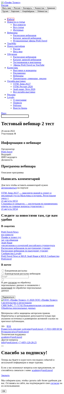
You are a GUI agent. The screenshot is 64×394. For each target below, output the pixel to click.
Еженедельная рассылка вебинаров (22, 273)
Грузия (5, 11)
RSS (9, 326)
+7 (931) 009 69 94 (53, 329)
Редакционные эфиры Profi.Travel (30, 40)
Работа (10, 19)
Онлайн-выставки (16, 81)
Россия (4, 5)
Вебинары (12, 32)
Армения (51, 8)
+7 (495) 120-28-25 (27, 342)
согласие (12, 282)
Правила (17, 102)
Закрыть (5, 375)
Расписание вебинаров (24, 35)
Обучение (12, 54)
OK (3, 391)
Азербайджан (28, 11)
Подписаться (8, 297)
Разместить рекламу (11, 329)
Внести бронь (20, 108)
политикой (6, 288)
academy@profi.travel (11, 337)
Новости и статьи (16, 22)
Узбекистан (42, 11)
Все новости (19, 24)
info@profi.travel (9, 342)
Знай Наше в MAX (37, 256)
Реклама (11, 94)
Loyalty (10, 97)
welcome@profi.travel (33, 329)
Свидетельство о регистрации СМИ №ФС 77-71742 (16, 304)
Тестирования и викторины (27, 62)
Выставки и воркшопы (24, 70)
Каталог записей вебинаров (27, 38)
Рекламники (19, 73)
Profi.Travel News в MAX (14, 256)
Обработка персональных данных (18, 308)
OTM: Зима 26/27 (22, 84)
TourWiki (11, 43)
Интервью (18, 30)
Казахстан (39, 8)
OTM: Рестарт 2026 (23, 86)
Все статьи (18, 27)
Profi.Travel (6, 151)
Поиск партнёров (16, 46)
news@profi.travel (20, 331)
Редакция (6, 331)
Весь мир (6, 8)
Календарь (12, 67)
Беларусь (27, 8)
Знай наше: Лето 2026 (24, 89)
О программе (19, 100)
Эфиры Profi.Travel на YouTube (28, 65)
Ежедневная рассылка (16, 270)
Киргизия (15, 11)
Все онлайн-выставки (24, 92)
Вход (3, 113)
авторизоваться (9, 188)
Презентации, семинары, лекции (29, 78)
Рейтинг (17, 105)
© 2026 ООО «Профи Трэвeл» (42, 300)
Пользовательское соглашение (38, 305)
